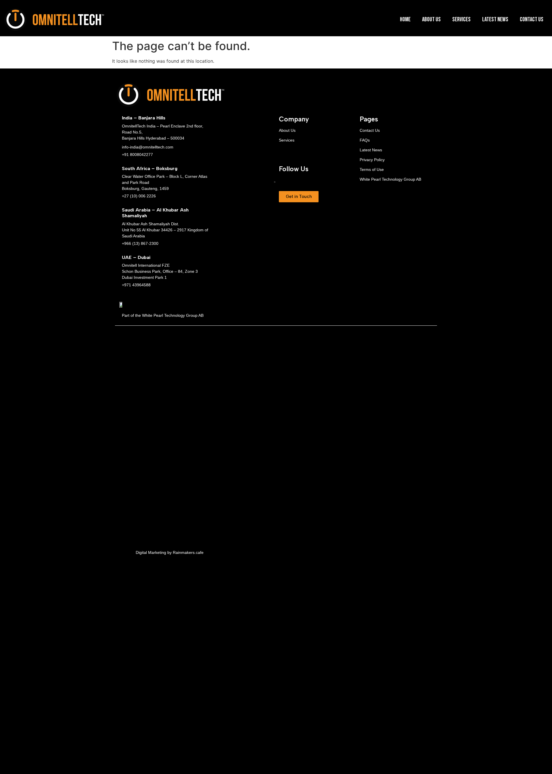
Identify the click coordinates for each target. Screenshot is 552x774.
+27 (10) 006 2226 (139, 196)
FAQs (365, 140)
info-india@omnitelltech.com (147, 147)
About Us (431, 19)
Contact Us (531, 19)
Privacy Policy (372, 159)
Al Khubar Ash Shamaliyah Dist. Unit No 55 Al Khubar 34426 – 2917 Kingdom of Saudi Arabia (165, 230)
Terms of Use (372, 169)
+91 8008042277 (137, 154)
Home (405, 19)
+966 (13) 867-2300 (140, 243)
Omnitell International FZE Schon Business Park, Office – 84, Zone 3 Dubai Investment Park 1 (160, 271)
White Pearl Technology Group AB (390, 179)
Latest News (495, 19)
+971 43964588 (136, 285)
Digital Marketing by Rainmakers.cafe (170, 552)
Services (461, 19)
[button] (299, 196)
